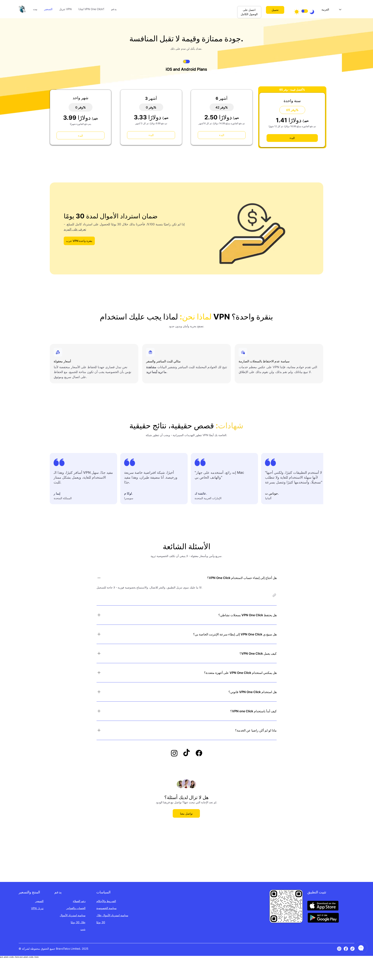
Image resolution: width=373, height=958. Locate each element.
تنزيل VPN (37, 908)
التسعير (39, 901)
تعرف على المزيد (75, 229)
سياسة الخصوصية (106, 908)
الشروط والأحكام (106, 901)
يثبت (82, 929)
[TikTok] (352, 949)
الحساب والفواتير (75, 908)
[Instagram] (339, 949)
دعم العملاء (79, 901)
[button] (274, 595)
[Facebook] (346, 949)
